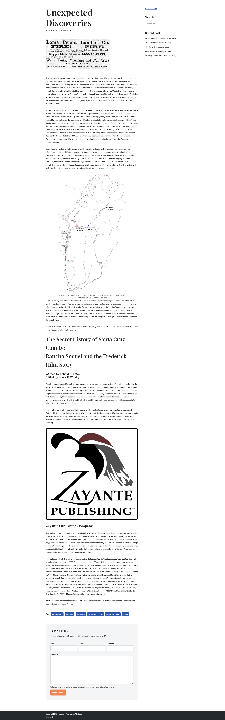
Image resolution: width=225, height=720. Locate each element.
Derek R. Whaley (54, 30)
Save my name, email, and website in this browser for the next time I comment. (83, 687)
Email (81, 644)
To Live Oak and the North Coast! (158, 42)
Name (53, 644)
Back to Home (151, 9)
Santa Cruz (81, 614)
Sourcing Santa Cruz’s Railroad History (160, 56)
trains (125, 614)
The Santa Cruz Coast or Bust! (157, 47)
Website (110, 644)
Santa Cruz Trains (112, 614)
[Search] (176, 23)
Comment (55, 654)
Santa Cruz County (95, 614)
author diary (57, 614)
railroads (69, 614)
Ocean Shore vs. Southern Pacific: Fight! (161, 38)
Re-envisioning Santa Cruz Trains (158, 51)
